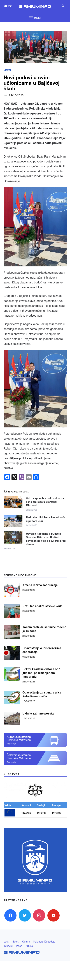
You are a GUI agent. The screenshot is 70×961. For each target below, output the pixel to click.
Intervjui (8, 946)
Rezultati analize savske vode (42, 606)
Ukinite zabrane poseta (38, 713)
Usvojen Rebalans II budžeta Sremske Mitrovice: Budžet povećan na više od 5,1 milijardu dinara (46, 539)
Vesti (7, 70)
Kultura (26, 941)
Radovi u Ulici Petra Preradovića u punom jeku (45, 519)
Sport (15, 941)
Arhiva (29, 946)
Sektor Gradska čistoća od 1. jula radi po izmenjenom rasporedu (42, 673)
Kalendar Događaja (44, 941)
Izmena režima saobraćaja (40, 585)
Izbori (19, 946)
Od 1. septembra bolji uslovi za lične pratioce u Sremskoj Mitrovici (45, 502)
